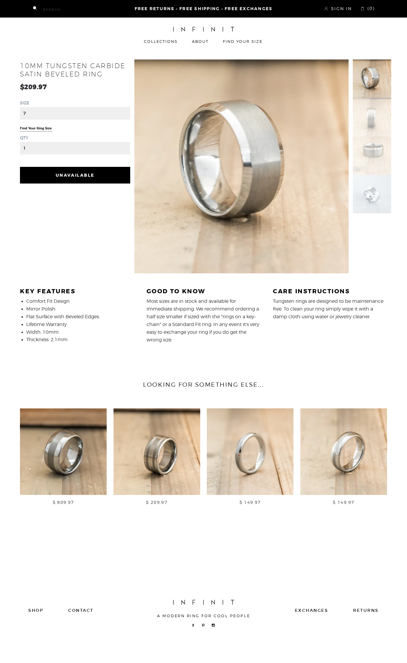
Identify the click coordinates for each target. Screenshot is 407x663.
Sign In (341, 8)
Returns (366, 610)
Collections (161, 42)
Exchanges (311, 610)
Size (24, 103)
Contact (81, 610)
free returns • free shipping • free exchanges (204, 8)
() (370, 8)
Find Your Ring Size (36, 128)
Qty (24, 137)
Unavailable (75, 175)
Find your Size (242, 42)
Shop (35, 610)
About (200, 42)
